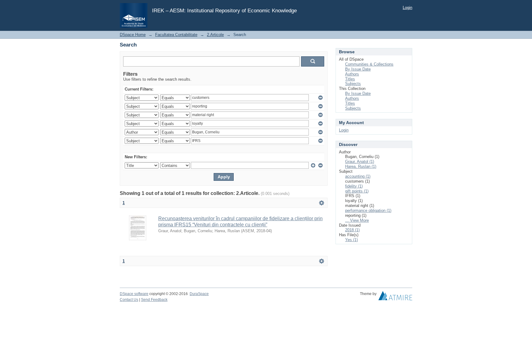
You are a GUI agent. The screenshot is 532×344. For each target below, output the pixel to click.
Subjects (353, 83)
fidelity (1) (354, 186)
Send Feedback (154, 299)
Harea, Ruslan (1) (360, 166)
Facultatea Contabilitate (176, 34)
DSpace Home (133, 34)
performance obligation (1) (368, 210)
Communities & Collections (369, 64)
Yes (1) (351, 239)
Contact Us (129, 299)
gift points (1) (357, 191)
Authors (352, 74)
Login (407, 7)
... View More (357, 220)
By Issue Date (358, 69)
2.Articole (215, 34)
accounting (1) (357, 176)
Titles (350, 79)
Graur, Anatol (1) (359, 161)
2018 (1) (352, 230)
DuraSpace (199, 294)
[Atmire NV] (395, 297)
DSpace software (134, 294)
